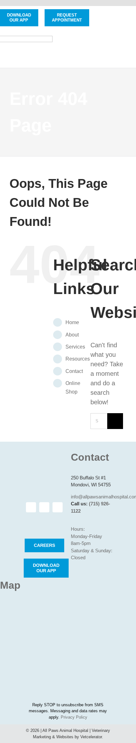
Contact (74, 371)
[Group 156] (44, 521)
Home (72, 322)
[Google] (58, 507)
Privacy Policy (74, 717)
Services (75, 346)
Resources (77, 359)
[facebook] (31, 507)
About (72, 334)
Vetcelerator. (91, 736)
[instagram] (44, 507)
